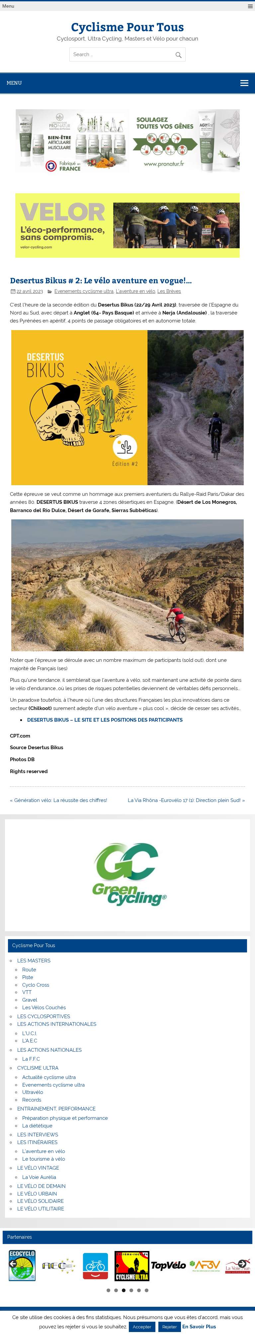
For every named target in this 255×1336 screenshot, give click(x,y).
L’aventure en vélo (43, 1151)
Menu (8, 6)
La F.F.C (31, 1059)
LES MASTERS (33, 961)
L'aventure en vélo (135, 291)
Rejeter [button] (169, 1326)
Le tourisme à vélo (43, 1159)
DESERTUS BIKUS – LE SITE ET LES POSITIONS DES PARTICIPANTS (105, 720)
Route (29, 970)
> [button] (242, 1264)
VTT (27, 992)
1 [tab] (108, 1290)
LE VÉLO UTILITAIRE (40, 1209)
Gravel (29, 1000)
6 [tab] (146, 1290)
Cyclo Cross (35, 985)
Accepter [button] (142, 1326)
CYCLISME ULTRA (37, 1068)
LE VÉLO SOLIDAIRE (40, 1201)
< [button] (13, 1264)
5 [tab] (139, 1290)
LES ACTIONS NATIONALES (49, 1050)
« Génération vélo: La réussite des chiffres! (58, 800)
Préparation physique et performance (65, 1118)
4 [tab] (131, 1290)
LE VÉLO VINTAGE (38, 1168)
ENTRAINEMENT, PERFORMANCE (56, 1109)
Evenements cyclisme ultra (84, 291)
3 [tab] (124, 1290)
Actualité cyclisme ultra (49, 1077)
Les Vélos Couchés (44, 1008)
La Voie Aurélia (39, 1177)
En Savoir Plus (199, 1326)
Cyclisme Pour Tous (127, 26)
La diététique (37, 1126)
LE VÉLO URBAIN (37, 1194)
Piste (27, 977)
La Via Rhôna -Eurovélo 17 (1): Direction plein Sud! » (186, 800)
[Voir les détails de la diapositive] (24, 1266)
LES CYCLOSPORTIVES (43, 1017)
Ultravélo (32, 1092)
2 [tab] (116, 1290)
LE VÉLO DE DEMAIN (41, 1186)
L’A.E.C (29, 1041)
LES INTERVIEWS (37, 1135)
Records (31, 1100)
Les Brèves (169, 291)
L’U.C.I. (29, 1033)
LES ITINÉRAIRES (37, 1142)
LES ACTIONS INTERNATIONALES (56, 1024)
